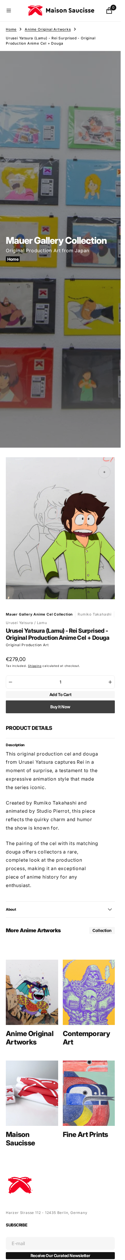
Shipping (34, 660)
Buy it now (60, 701)
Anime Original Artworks (48, 29)
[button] (14, 10)
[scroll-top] (111, 1250)
